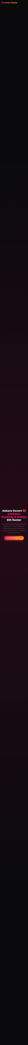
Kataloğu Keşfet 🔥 (14, 538)
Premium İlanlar (9, 3)
